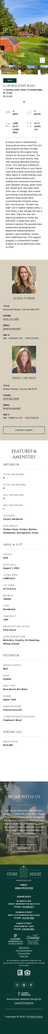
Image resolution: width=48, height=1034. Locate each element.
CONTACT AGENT (24, 430)
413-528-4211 (28, 907)
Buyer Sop (24, 956)
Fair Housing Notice (24, 950)
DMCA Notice (24, 948)
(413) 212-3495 (11, 319)
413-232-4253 (28, 918)
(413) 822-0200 (11, 398)
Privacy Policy (35, 1016)
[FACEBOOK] (31, 985)
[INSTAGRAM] (17, 985)
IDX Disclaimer (24, 953)
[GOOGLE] (24, 985)
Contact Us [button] (24, 848)
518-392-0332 (28, 929)
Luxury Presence (24, 1002)
